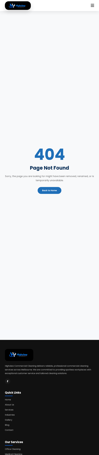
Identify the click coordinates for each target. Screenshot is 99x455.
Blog (7, 424)
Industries (10, 414)
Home (8, 399)
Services (9, 409)
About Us (9, 404)
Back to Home (49, 190)
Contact (9, 430)
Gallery (8, 419)
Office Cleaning (12, 449)
